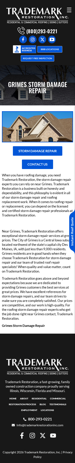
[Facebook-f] (22, 435)
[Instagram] (32, 435)
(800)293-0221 (41, 31)
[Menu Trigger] (69, 9)
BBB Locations (50, 49)
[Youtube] (53, 435)
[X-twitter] (43, 435)
